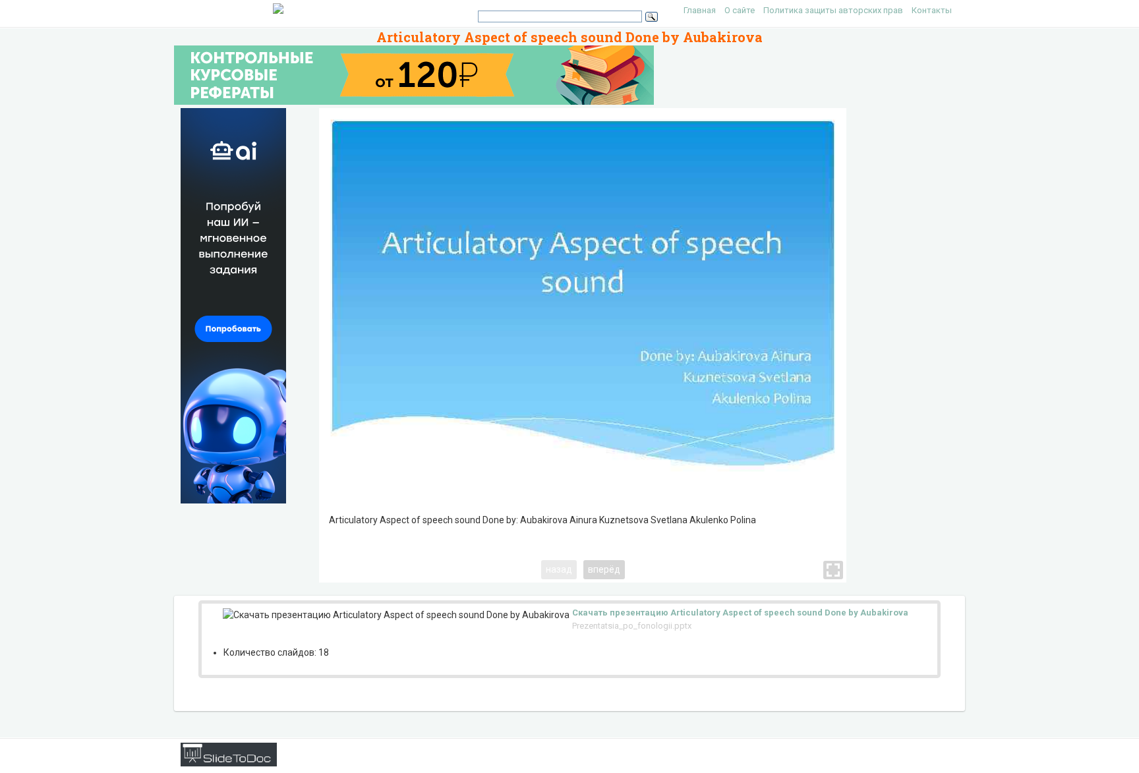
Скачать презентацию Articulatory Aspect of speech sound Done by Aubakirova (740, 612)
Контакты (932, 10)
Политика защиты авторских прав (833, 10)
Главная (700, 10)
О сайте (739, 10)
